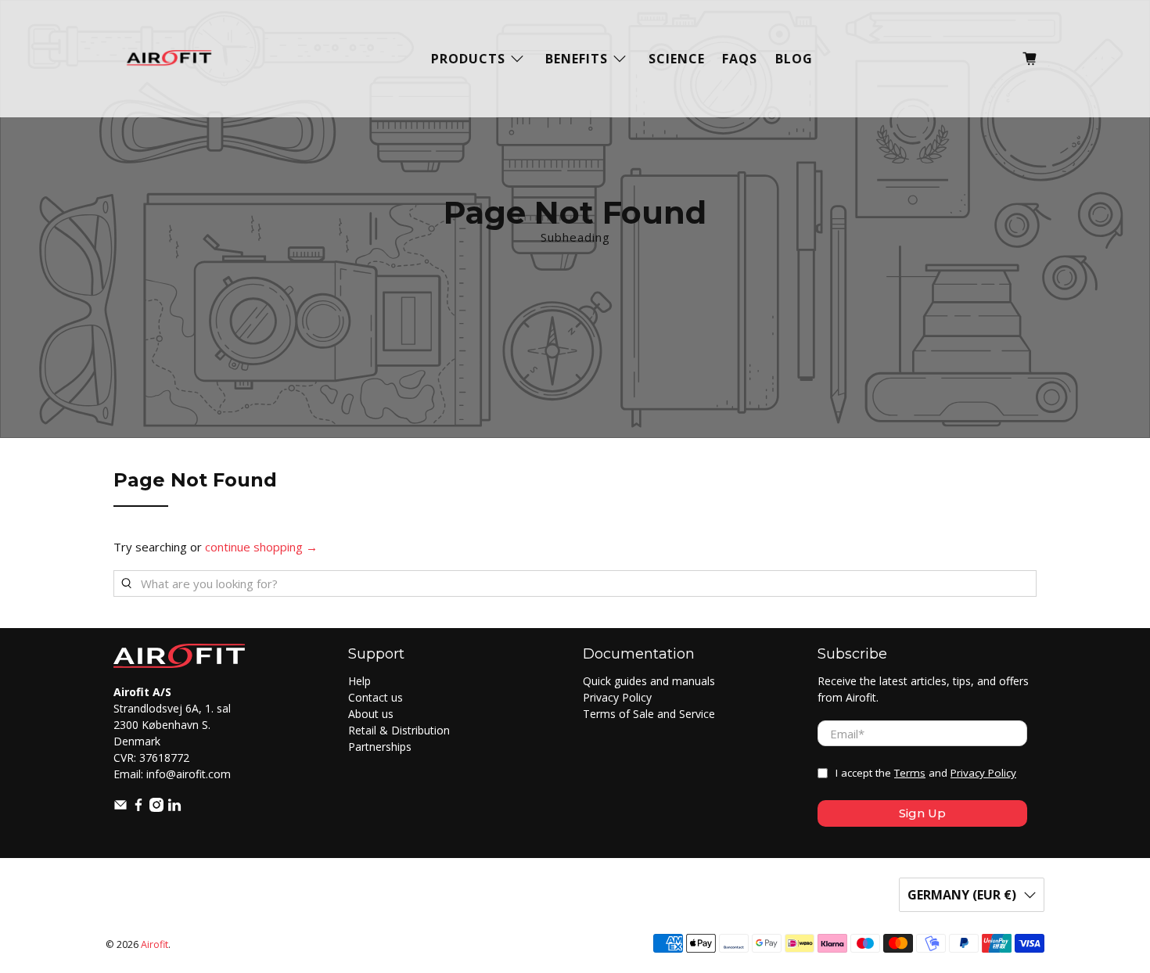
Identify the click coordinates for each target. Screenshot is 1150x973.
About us (371, 713)
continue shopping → (261, 547)
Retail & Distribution (399, 730)
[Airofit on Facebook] (138, 807)
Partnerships (379, 746)
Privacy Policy (617, 697)
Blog (794, 58)
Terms (909, 773)
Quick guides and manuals (649, 680)
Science (677, 58)
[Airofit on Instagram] (156, 807)
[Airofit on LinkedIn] (174, 807)
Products (468, 58)
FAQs (739, 58)
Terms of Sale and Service (649, 713)
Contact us (375, 697)
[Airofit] (169, 59)
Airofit (154, 944)
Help (359, 680)
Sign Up (922, 813)
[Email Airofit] (120, 807)
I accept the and (926, 773)
